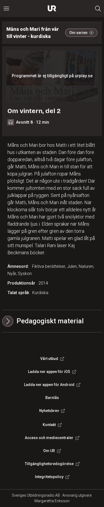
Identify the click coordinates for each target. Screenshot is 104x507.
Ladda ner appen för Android (49, 385)
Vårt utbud (49, 358)
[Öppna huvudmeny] (6, 8)
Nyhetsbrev (49, 411)
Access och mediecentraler (49, 438)
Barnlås (52, 398)
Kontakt (49, 425)
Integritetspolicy (49, 477)
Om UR (49, 451)
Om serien (78, 33)
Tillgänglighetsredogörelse (49, 464)
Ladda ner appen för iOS (49, 371)
